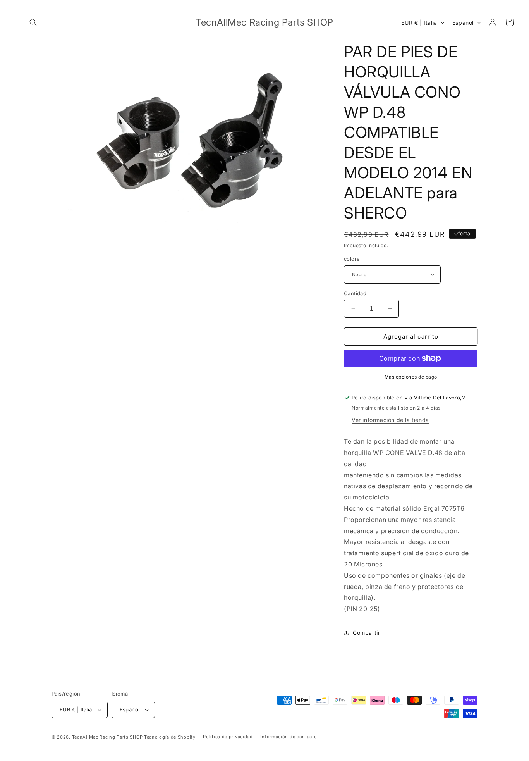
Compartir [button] (366, 632)
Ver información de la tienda (390, 420)
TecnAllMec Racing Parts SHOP (107, 737)
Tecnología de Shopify (170, 737)
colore (352, 259)
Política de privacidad (227, 736)
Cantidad (355, 293)
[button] (33, 22)
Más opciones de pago (411, 377)
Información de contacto (288, 736)
